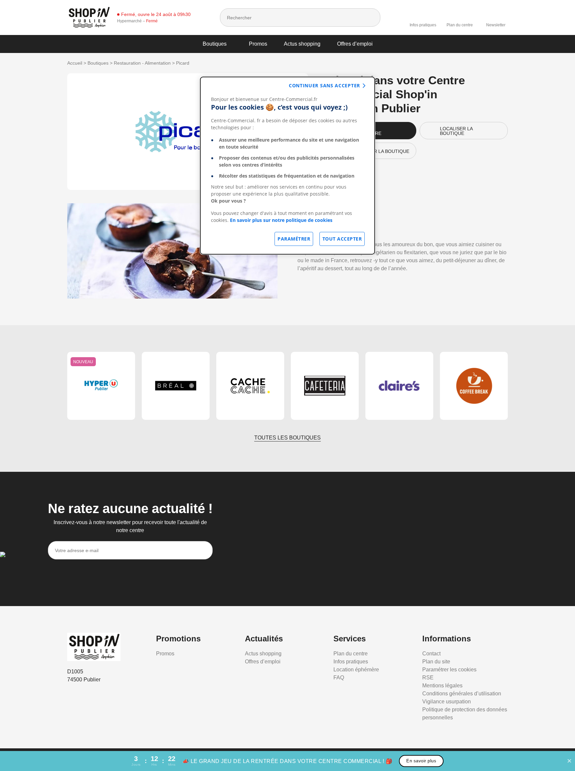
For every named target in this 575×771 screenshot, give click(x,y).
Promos (258, 44)
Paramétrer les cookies (449, 669)
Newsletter (495, 25)
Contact (431, 653)
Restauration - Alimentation (142, 63)
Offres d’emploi (355, 44)
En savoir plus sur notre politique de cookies (281, 220)
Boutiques (215, 44)
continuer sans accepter (324, 85)
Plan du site (436, 661)
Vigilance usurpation (446, 701)
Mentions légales (442, 685)
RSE (428, 677)
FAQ (338, 677)
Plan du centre (460, 25)
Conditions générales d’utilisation (461, 693)
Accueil (74, 63)
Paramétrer (294, 239)
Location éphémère (356, 669)
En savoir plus (421, 760)
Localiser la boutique (456, 131)
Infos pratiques (423, 25)
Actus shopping (302, 44)
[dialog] (287, 165)
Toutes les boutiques (287, 437)
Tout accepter (342, 239)
